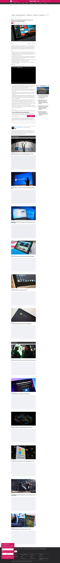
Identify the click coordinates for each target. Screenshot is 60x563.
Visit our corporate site (42, 548)
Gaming (23, 3)
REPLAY (27, 3)
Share (13, 43)
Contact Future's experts (24, 554)
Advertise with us (23, 558)
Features (14, 3)
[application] (23, 75)
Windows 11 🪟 (29, 15)
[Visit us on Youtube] (32, 1)
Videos (19, 3)
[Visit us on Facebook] (30, 1)
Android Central (32, 558)
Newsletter (34, 43)
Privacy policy (32, 554)
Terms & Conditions (7, 557)
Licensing (31, 556)
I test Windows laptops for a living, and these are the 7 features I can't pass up (42, 92)
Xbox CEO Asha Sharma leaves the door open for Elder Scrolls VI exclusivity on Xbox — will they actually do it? (43, 96)
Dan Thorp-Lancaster (19, 127)
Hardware (31, 3)
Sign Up (7, 553)
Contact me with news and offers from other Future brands (8, 551)
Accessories (45, 3)
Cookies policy (41, 554)
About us (40, 556)
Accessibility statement (14, 556)
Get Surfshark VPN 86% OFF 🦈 (20, 15)
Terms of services (22, 118)
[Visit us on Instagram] (34, 1)
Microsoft (35, 3)
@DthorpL (15, 133)
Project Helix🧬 (42, 15)
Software (40, 3)
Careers (22, 556)
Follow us (30, 43)
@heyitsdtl (23, 133)
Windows (16, 17)
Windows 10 (19, 17)
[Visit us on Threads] (36, 1)
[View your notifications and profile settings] (45, 1)
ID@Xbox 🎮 (35, 15)
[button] (48, 1)
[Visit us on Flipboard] (35, 1)
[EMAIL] (15, 128)
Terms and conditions (14, 554)
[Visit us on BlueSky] (38, 1)
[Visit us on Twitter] (31, 1)
